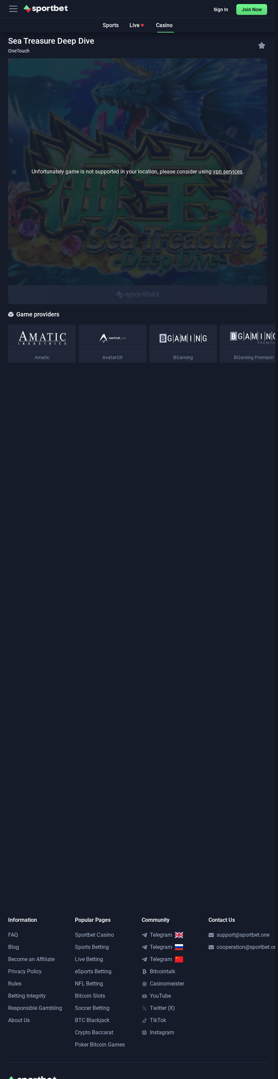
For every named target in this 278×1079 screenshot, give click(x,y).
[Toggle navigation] (13, 9)
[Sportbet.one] (46, 8)
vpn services (227, 171)
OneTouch (18, 51)
